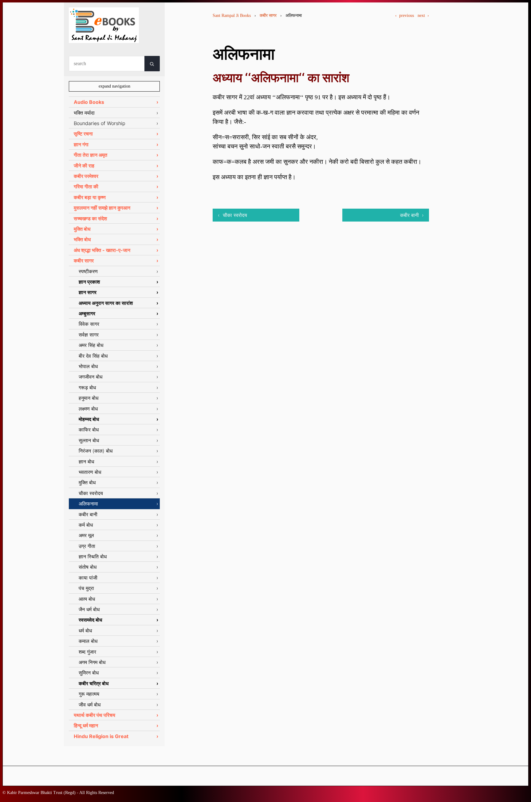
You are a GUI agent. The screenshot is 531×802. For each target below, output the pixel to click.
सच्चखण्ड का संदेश (90, 218)
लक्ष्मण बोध (88, 409)
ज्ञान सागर (87, 292)
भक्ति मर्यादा (84, 113)
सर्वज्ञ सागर (89, 335)
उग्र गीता (87, 546)
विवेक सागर (89, 324)
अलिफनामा (88, 504)
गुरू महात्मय (89, 694)
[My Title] (104, 38)
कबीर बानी (88, 514)
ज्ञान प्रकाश (89, 282)
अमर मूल (86, 535)
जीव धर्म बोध (89, 705)
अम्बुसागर (87, 313)
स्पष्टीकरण (88, 271)
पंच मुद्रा (86, 588)
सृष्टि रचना (83, 134)
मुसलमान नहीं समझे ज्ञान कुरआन (102, 208)
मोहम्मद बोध (89, 419)
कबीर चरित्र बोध (93, 683)
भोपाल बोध (88, 366)
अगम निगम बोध (92, 662)
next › (423, 15)
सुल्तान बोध (89, 440)
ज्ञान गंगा (81, 144)
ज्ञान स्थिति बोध (93, 556)
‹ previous (404, 15)
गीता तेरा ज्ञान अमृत (90, 155)
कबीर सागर (268, 15)
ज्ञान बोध (86, 461)
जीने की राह (84, 166)
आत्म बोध (87, 599)
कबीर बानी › (412, 215)
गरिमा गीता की (86, 186)
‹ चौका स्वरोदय (232, 215)
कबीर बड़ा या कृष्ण (90, 197)
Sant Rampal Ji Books (232, 15)
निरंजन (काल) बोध (95, 451)
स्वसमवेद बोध (90, 620)
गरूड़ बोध (87, 387)
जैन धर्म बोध (89, 609)
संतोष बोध (87, 567)
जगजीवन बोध (90, 377)
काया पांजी (88, 578)
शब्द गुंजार (87, 652)
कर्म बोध (86, 525)
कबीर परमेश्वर (86, 176)
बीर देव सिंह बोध (93, 356)
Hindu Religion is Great (101, 736)
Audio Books (89, 102)
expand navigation (114, 86)
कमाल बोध (88, 641)
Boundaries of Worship (99, 123)
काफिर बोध (89, 430)
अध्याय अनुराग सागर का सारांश (106, 303)
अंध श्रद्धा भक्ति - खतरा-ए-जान (102, 250)
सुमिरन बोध (89, 673)
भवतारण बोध (90, 472)
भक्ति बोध (82, 239)
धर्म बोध (85, 630)
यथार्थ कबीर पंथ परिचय (94, 715)
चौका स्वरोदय (91, 493)
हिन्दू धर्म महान (86, 725)
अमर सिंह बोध (91, 345)
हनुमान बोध (88, 398)
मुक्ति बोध (82, 229)
